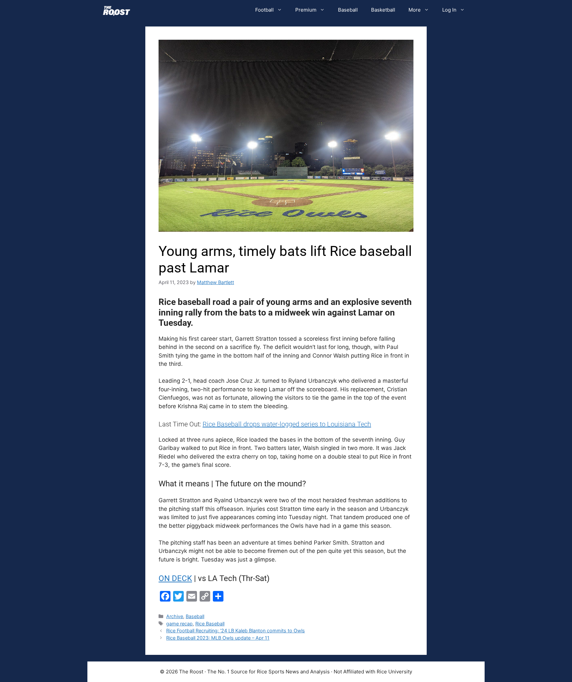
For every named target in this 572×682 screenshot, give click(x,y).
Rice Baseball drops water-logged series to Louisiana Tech (287, 424)
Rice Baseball (209, 623)
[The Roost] (116, 10)
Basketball (383, 10)
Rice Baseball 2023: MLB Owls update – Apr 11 (217, 638)
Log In (449, 10)
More (414, 10)
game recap (179, 623)
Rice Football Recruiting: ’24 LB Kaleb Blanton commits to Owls (235, 630)
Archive (174, 616)
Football (264, 10)
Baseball (348, 10)
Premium (305, 10)
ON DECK (175, 578)
